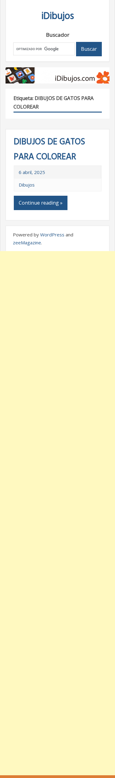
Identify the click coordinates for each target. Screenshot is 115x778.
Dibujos (27, 185)
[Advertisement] (57, 513)
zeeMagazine (27, 242)
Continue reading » (41, 202)
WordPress (52, 235)
